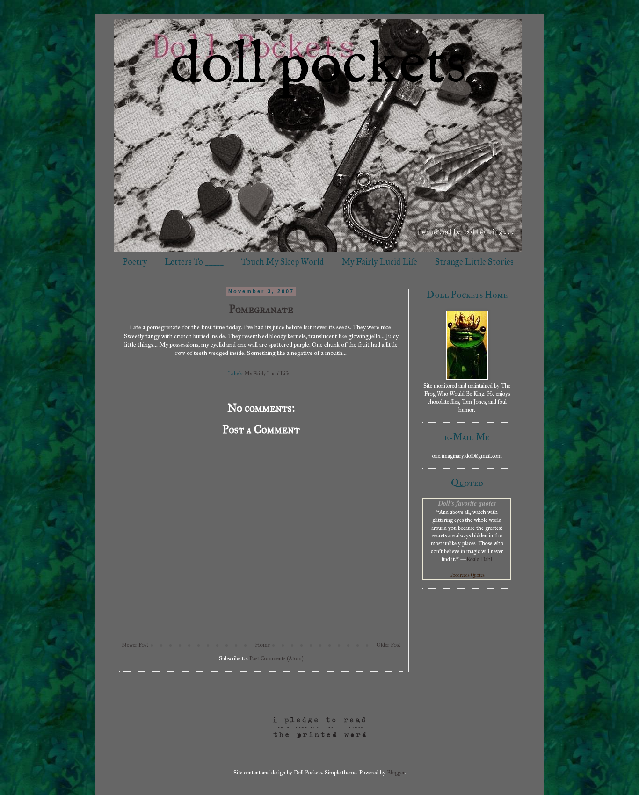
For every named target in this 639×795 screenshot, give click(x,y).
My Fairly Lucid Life (379, 262)
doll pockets (318, 66)
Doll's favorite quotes (467, 503)
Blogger (396, 772)
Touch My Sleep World (282, 262)
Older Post (388, 645)
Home (262, 645)
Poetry (135, 262)
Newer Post (135, 645)
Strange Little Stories (474, 262)
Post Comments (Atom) (276, 658)
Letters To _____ (194, 262)
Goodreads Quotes (467, 575)
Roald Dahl (479, 559)
